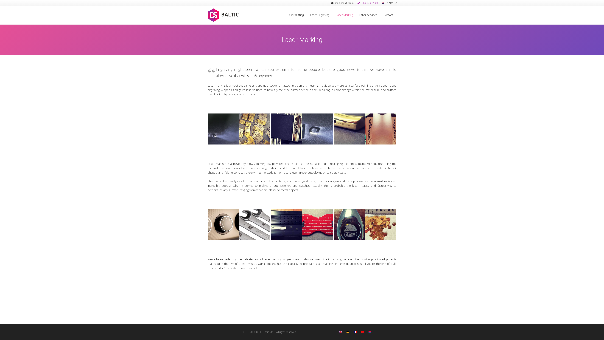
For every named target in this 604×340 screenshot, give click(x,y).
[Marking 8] (349, 224)
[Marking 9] (317, 224)
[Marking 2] (349, 128)
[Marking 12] (223, 224)
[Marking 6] (223, 128)
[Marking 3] (317, 128)
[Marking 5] (254, 128)
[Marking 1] (380, 128)
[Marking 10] (286, 224)
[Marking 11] (254, 224)
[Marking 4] (286, 128)
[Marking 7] (380, 224)
